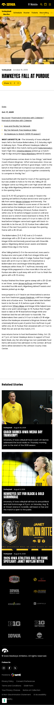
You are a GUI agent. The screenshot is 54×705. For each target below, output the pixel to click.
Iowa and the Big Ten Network (17, 126)
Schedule (17, 12)
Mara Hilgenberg (28, 153)
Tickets (34, 13)
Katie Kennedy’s (45, 148)
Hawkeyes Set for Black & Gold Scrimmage (24, 495)
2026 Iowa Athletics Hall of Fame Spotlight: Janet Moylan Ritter (26, 559)
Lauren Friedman (27, 297)
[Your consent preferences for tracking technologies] (4, 700)
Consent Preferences (25, 681)
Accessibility (7, 699)
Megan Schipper (23, 201)
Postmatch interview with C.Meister (27, 117)
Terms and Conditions (11, 685)
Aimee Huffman (25, 283)
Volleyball (6, 70)
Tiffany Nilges (18, 306)
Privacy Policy (8, 681)
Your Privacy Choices (11, 690)
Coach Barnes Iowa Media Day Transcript (23, 433)
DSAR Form (28, 685)
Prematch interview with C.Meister (17, 120)
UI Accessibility (40, 694)
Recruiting (44, 12)
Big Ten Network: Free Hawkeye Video (20, 130)
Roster (27, 12)
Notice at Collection (31, 690)
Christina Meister (24, 151)
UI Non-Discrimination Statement (16, 694)
